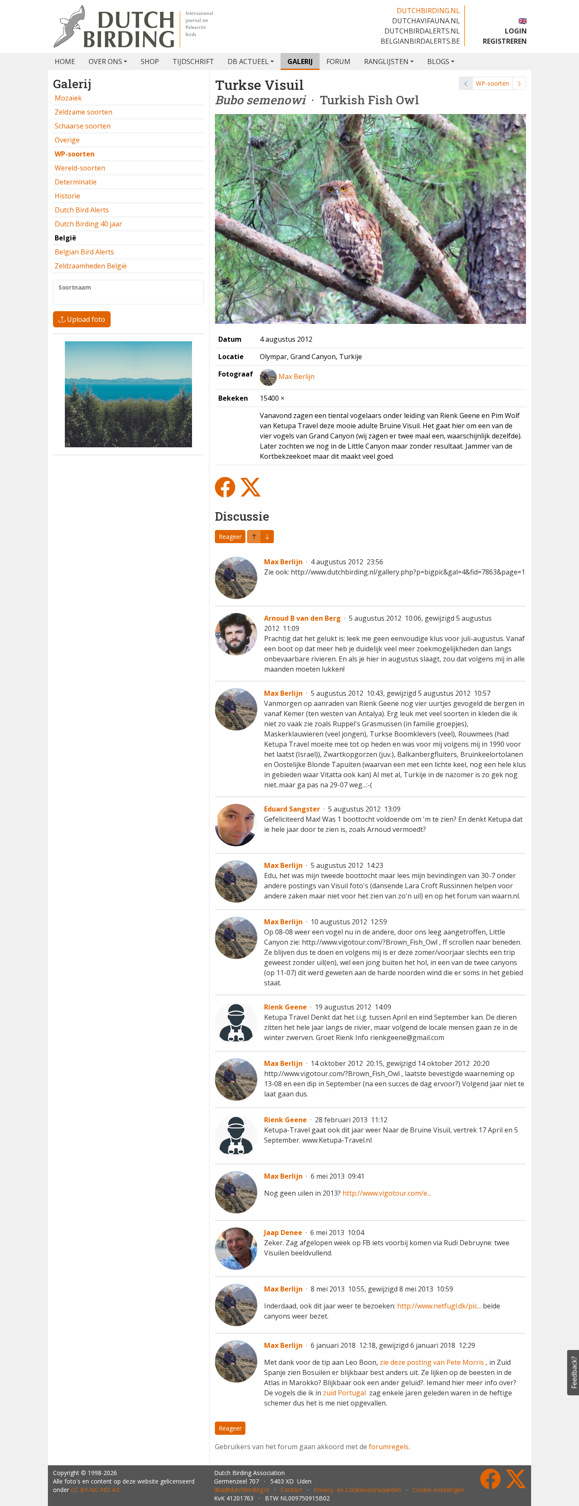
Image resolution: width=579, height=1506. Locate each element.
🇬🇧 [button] (522, 20)
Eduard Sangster (292, 809)
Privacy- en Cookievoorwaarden (357, 1490)
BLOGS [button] (438, 61)
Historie (67, 196)
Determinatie (76, 182)
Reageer (230, 537)
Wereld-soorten (80, 168)
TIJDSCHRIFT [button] (193, 61)
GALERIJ (300, 61)
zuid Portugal (345, 1392)
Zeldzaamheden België (91, 266)
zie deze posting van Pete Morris (432, 1362)
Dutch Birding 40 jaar (88, 224)
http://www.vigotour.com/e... (386, 1193)
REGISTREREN (505, 41)
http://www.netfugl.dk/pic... (439, 1306)
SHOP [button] (150, 61)
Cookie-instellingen (438, 1490)
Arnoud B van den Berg (302, 618)
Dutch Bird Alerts (82, 210)
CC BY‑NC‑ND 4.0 (95, 1490)
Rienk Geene (285, 1007)
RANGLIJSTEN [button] (386, 61)
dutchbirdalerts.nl (422, 31)
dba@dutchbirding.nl (241, 1490)
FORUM (338, 61)
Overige (67, 140)
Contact (291, 1490)
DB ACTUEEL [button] (248, 61)
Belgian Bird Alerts (84, 252)
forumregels (389, 1446)
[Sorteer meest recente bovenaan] (267, 536)
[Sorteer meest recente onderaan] (254, 536)
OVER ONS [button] (105, 61)
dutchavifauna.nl (426, 20)
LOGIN (516, 31)
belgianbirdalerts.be (420, 41)
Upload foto (85, 319)
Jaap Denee (283, 1232)
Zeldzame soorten (83, 112)
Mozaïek (68, 98)
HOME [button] (65, 61)
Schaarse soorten (83, 126)
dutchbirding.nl (428, 10)
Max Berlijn (296, 376)
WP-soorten (492, 83)
